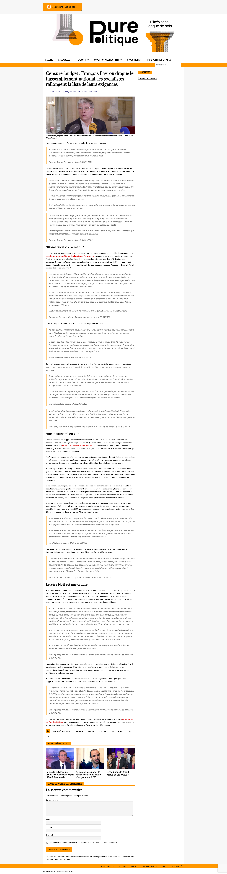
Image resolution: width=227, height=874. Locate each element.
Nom (48, 819)
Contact (134, 866)
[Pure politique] (113, 50)
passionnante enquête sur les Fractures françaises (70, 256)
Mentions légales (149, 866)
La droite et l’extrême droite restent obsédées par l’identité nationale (60, 775)
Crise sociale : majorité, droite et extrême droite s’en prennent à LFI (88, 775)
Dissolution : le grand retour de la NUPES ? (118, 773)
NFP (49, 736)
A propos (122, 866)
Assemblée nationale (89, 91)
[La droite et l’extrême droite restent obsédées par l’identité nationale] (60, 758)
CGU (163, 866)
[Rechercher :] (168, 64)
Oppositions (133, 59)
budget (90, 731)
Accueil (49, 59)
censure (102, 731)
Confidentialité (176, 866)
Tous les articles (107, 866)
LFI (130, 731)
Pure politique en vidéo (159, 59)
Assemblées (64, 59)
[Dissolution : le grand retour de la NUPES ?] (121, 758)
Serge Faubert (71, 91)
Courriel (49, 827)
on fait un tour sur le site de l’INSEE (78, 445)
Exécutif (82, 59)
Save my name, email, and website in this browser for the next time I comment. (82, 842)
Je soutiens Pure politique (64, 7)
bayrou (79, 731)
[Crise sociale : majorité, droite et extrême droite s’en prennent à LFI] (90, 758)
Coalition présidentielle (106, 59)
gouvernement (117, 731)
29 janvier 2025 (55, 91)
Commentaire (52, 799)
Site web (49, 834)
